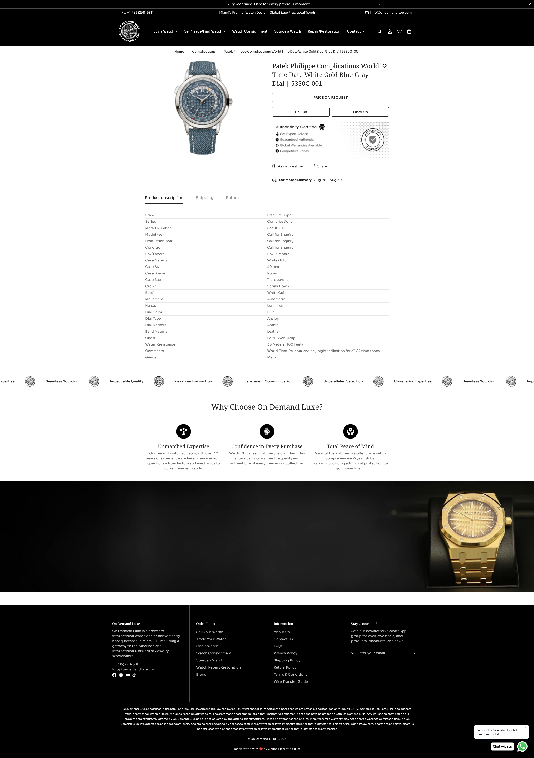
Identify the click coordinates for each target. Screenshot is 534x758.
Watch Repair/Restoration (218, 667)
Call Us (301, 112)
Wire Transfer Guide (291, 681)
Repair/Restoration (324, 31)
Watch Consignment (249, 31)
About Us (282, 632)
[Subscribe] (410, 653)
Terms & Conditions (290, 674)
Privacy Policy (285, 653)
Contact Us (283, 639)
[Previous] (155, 4)
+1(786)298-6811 (126, 664)
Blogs (201, 674)
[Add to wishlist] (384, 66)
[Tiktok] (134, 675)
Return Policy (285, 667)
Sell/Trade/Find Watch (203, 31)
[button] (409, 31)
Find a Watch (207, 646)
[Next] (379, 4)
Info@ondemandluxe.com (134, 669)
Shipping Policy (287, 660)
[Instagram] (121, 675)
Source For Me (137, 551)
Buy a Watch (163, 31)
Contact (354, 31)
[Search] (379, 31)
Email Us (360, 112)
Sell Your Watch (209, 632)
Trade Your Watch (211, 639)
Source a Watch (287, 31)
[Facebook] (114, 675)
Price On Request (331, 97)
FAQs (278, 646)
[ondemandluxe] (129, 31)
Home (179, 51)
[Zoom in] (253, 69)
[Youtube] (128, 675)
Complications (204, 51)
